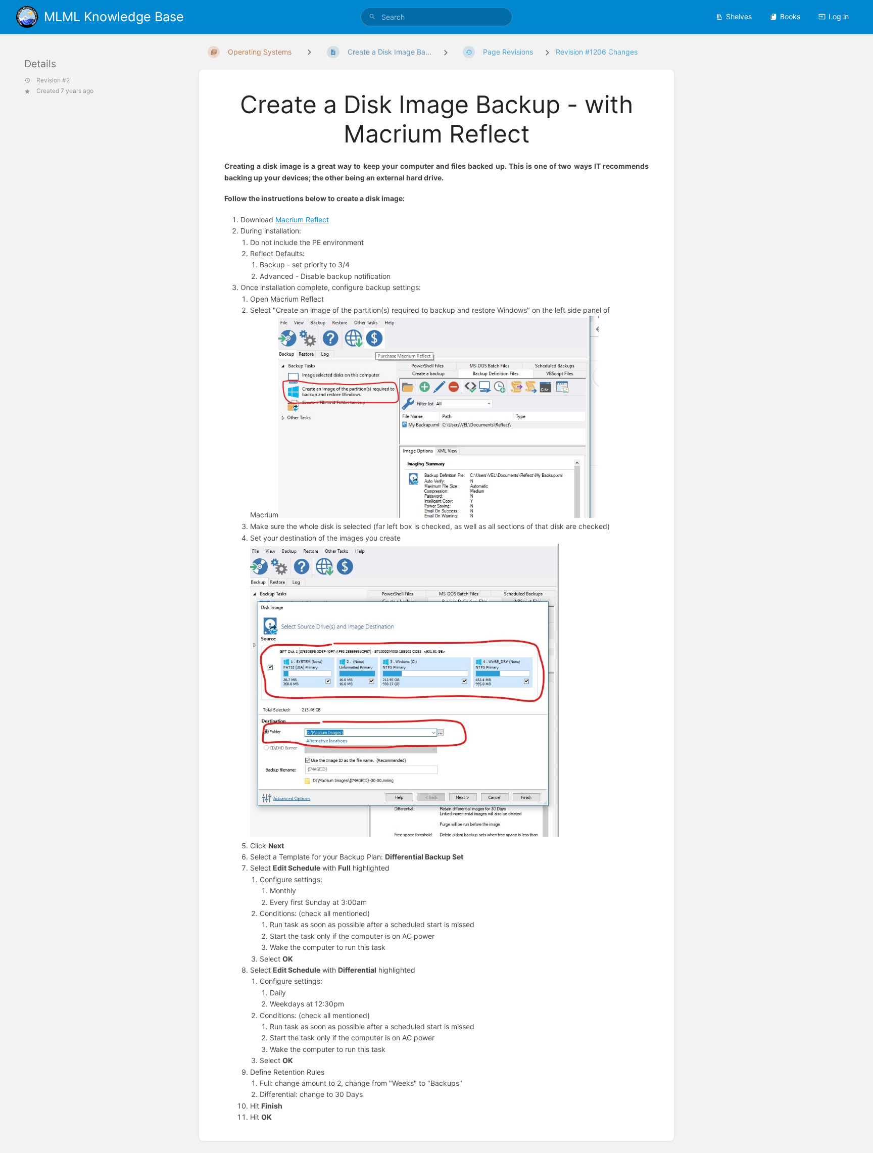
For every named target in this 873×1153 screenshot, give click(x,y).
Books (790, 16)
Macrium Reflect (302, 219)
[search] (436, 17)
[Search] (372, 17)
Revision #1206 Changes (597, 51)
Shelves (739, 16)
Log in (839, 16)
